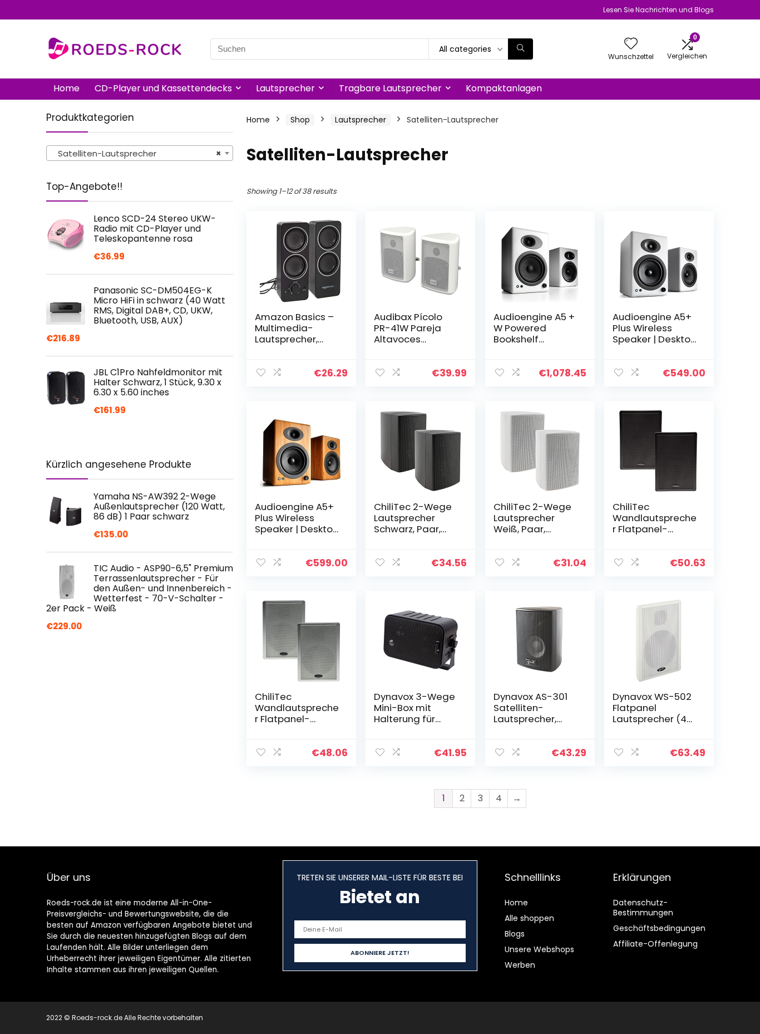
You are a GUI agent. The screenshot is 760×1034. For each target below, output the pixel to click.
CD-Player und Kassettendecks (163, 88)
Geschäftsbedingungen (659, 928)
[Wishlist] (631, 44)
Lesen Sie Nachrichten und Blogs (658, 9)
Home (66, 88)
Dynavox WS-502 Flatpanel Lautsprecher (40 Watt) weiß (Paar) (653, 719)
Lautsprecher (285, 88)
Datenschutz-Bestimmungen (643, 907)
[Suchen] (520, 49)
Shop (300, 119)
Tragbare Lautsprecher (390, 88)
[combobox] (139, 153)
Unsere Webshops (539, 949)
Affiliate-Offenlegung (655, 943)
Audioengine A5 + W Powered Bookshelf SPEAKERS (534, 333)
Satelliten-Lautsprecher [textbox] (136, 153)
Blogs (515, 933)
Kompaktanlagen (504, 88)
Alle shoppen (529, 918)
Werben (520, 965)
